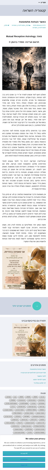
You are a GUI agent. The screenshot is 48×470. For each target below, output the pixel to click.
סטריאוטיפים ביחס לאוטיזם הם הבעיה (33, 373)
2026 (27, 25)
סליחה (30, 432)
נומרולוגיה (29, 429)
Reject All (24, 465)
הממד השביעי (8, 410)
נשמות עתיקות (39, 432)
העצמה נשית (17, 413)
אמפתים (41, 403)
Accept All (24, 453)
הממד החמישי (31, 410)
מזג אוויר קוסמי (26, 426)
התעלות (18, 416)
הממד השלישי (29, 413)
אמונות (13, 400)
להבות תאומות (30, 423)
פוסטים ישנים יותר (25, 305)
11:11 (42, 397)
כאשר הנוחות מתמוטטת (32, 21)
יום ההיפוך (24, 419)
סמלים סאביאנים (19, 432)
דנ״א (13, 406)
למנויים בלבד (10, 423)
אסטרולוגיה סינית (11, 403)
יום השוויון (15, 419)
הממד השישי (40, 413)
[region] (24, 452)
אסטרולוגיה (21, 25)
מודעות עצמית (39, 426)
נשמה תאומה (18, 429)
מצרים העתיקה (40, 429)
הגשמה (42, 410)
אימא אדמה (32, 400)
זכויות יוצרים (8, 416)
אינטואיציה (22, 400)
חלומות (42, 419)
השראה (14, 25)
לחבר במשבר (41, 376)
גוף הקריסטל (32, 406)
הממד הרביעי (20, 410)
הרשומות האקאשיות (38, 416)
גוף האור (41, 406)
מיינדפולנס (16, 426)
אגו (15, 397)
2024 (35, 397)
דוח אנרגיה (21, 406)
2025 (28, 397)
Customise (24, 459)
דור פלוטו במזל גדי (40, 383)
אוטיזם (9, 397)
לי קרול (20, 423)
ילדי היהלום (41, 423)
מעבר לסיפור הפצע (39, 380)
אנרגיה (33, 403)
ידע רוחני (34, 419)
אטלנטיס (41, 400)
